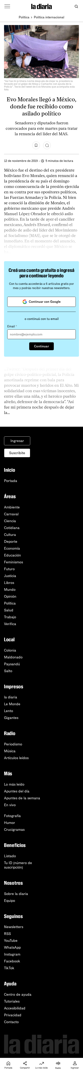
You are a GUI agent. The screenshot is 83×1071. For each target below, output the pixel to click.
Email (12, 326)
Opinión (10, 596)
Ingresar (17, 441)
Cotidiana (12, 528)
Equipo (9, 900)
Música (10, 751)
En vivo (10, 805)
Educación (12, 555)
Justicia (10, 576)
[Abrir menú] (7, 6)
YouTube (11, 940)
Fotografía (12, 816)
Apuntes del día (16, 791)
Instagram (12, 954)
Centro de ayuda (17, 994)
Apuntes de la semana (22, 798)
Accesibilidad (14, 1008)
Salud (8, 610)
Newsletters (13, 927)
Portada (10, 481)
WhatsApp (12, 947)
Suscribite (17, 453)
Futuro (9, 569)
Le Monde (12, 704)
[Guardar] (36, 145)
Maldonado (13, 657)
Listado (10, 856)
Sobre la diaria (16, 894)
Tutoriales (12, 1001)
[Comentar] (47, 145)
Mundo (10, 589)
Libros (9, 583)
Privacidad (12, 1015)
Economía (12, 548)
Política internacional (49, 17)
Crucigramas (14, 829)
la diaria (10, 697)
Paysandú (12, 664)
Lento (8, 711)
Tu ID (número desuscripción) (18, 865)
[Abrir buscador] (76, 6)
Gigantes (11, 718)
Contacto (11, 1022)
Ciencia (10, 521)
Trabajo (10, 617)
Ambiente (12, 507)
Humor (9, 823)
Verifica (10, 624)
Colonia (10, 650)
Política (24, 17)
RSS (7, 934)
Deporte (10, 541)
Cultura (10, 534)
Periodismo (13, 744)
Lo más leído (14, 784)
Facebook (12, 961)
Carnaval (11, 514)
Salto (8, 671)
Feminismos (13, 562)
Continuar (41, 346)
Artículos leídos (16, 758)
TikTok (9, 968)
